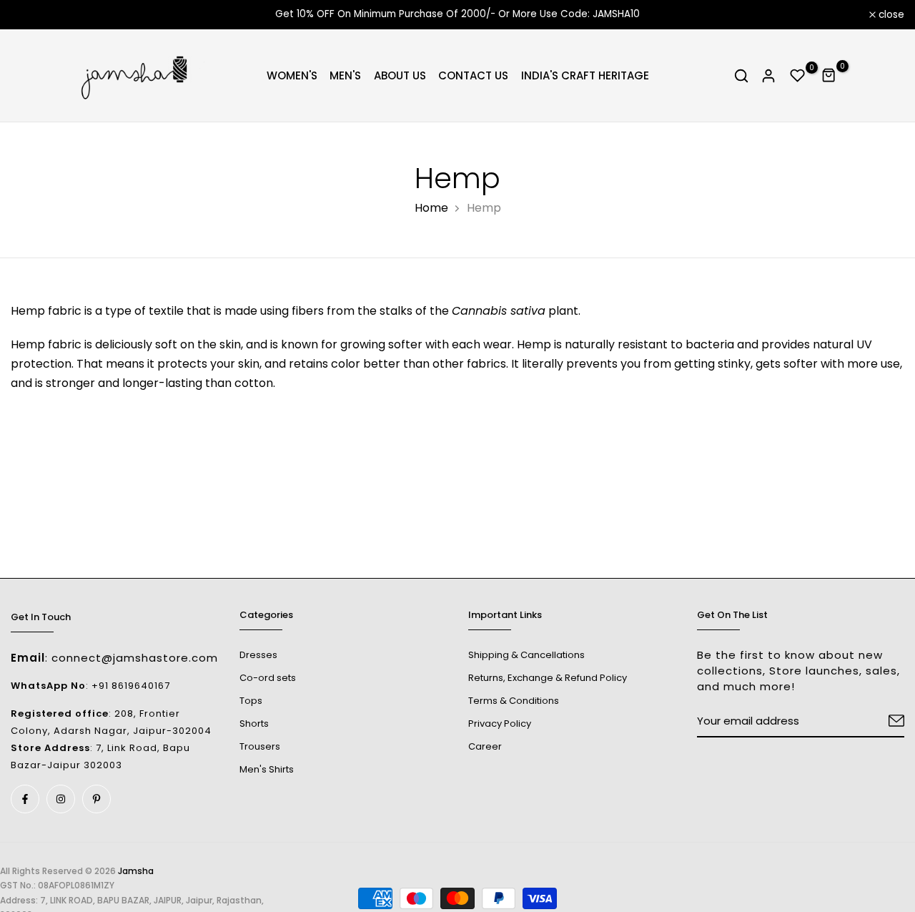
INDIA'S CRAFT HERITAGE (585, 75)
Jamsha (136, 871)
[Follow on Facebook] (25, 799)
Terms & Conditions (513, 700)
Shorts (254, 723)
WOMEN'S (292, 75)
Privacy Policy (499, 723)
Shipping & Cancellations (526, 655)
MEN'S (345, 75)
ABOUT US (400, 75)
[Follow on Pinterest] (96, 799)
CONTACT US (473, 75)
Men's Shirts (266, 769)
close (31, 15)
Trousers (259, 746)
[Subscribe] (879, 721)
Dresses (258, 655)
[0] (798, 76)
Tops (250, 700)
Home (431, 208)
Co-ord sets (267, 678)
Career (485, 746)
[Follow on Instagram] (60, 799)
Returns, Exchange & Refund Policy (547, 678)
